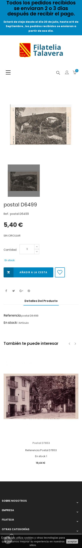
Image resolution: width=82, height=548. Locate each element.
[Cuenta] (67, 73)
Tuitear (13, 290)
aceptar (72, 541)
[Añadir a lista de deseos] (60, 272)
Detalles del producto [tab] (41, 301)
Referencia (12, 315)
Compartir (6, 290)
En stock (10, 322)
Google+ (21, 290)
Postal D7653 (41, 443)
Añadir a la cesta (27, 272)
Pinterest (28, 290)
